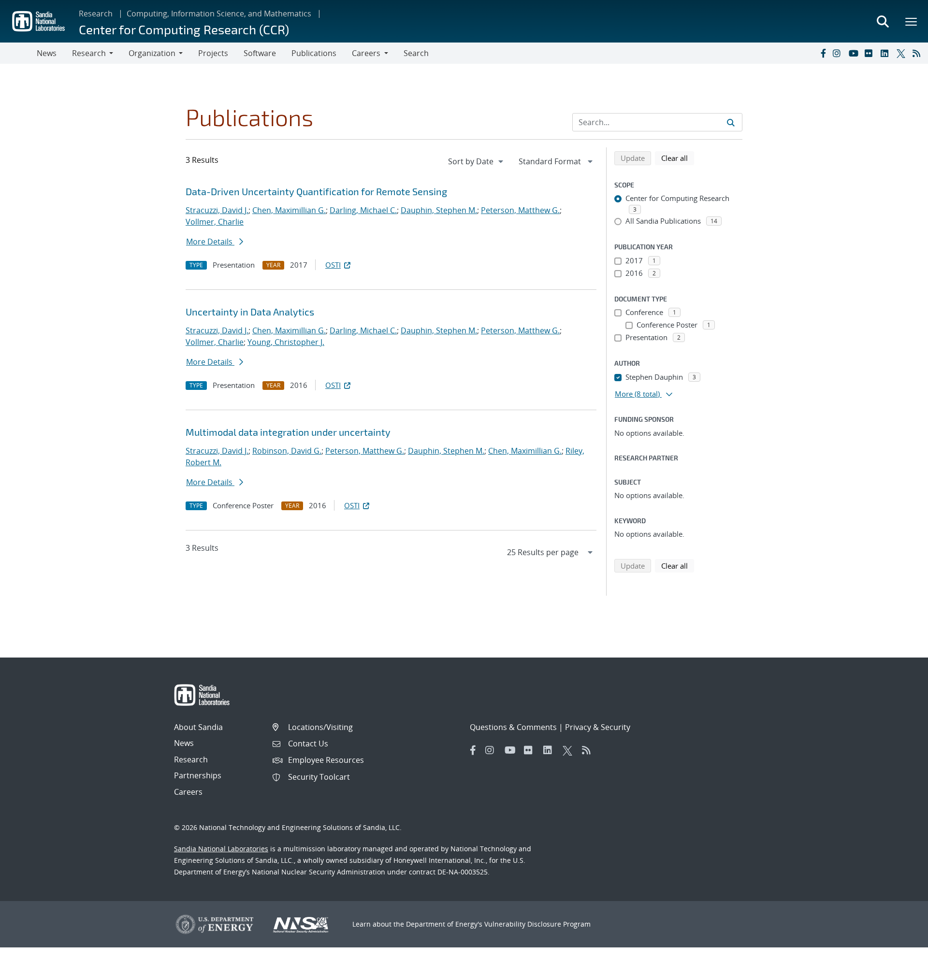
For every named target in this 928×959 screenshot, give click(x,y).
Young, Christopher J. (285, 342)
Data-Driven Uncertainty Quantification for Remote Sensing (316, 191)
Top (899, 948)
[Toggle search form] (882, 21)
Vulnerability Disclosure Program (537, 924)
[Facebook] (822, 53)
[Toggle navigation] (18, 53)
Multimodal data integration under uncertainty (288, 432)
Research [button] (89, 53)
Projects (213, 53)
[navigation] (476, 161)
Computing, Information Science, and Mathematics (219, 13)
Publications (313, 53)
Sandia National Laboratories (221, 848)
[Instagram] (838, 53)
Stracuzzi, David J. (217, 210)
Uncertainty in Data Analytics (250, 311)
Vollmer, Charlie (215, 221)
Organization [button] (152, 53)
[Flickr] (870, 53)
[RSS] (918, 53)
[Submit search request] (730, 122)
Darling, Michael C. (363, 210)
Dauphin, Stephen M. (439, 210)
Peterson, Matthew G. (520, 210)
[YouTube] (854, 53)
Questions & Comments (513, 727)
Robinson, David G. (286, 450)
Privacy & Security (597, 727)
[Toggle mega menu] (911, 21)
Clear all (677, 158)
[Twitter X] (902, 53)
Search (416, 53)
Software (260, 53)
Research (96, 13)
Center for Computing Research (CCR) (184, 29)
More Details (210, 241)
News (47, 53)
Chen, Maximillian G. (289, 210)
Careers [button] (366, 53)
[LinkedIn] (886, 53)
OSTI (333, 265)
